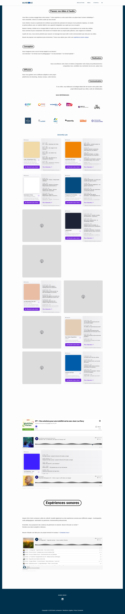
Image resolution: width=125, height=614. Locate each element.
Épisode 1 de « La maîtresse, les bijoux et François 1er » (45, 449)
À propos (96, 2)
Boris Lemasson (57, 610)
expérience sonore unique (81, 37)
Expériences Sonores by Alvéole (30, 570)
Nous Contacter (78, 610)
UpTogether (24, 488)
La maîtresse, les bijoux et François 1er (28, 449)
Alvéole (23, 570)
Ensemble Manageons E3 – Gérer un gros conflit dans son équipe (38, 488)
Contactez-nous (64, 532)
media (88, 2)
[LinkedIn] (62, 599)
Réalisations (80, 2)
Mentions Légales (68, 610)
